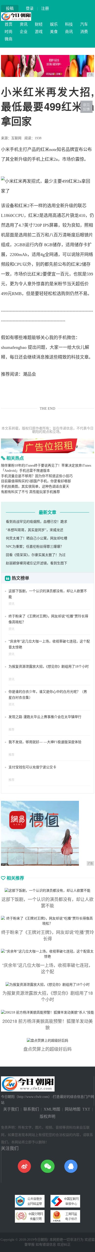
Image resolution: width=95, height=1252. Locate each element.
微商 (8, 39)
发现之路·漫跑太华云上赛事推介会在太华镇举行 (45, 717)
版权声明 (47, 1116)
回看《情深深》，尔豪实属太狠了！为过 (36, 555)
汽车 (84, 24)
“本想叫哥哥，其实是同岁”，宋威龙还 (34, 530)
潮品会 (29, 374)
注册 (45, 8)
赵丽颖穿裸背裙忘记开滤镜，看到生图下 (36, 563)
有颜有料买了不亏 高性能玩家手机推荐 (30, 492)
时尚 (8, 32)
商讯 (69, 32)
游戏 (39, 32)
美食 (54, 32)
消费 (84, 32)
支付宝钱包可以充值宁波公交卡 (32, 767)
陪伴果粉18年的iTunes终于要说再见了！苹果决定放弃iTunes (46, 465)
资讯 (24, 24)
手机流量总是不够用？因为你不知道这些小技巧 (37, 476)
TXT (86, 1109)
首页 (8, 24)
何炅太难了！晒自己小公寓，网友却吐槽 (36, 538)
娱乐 (54, 24)
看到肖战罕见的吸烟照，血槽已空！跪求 (36, 522)
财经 (39, 24)
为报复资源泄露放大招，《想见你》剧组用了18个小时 (49, 666)
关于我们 (11, 1109)
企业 (24, 32)
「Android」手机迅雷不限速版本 (25, 470)
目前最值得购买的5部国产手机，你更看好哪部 (36, 481)
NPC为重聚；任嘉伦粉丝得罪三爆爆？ (35, 546)
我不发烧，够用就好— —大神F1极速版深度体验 (45, 742)
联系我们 (31, 1109)
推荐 (11, 729)
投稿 (10, 8)
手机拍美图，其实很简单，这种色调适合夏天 (35, 486)
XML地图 (52, 1109)
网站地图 (72, 1109)
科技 (69, 24)
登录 (30, 8)
